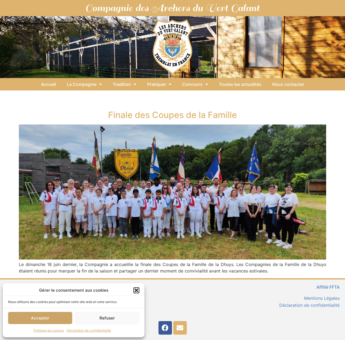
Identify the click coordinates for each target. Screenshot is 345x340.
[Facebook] (165, 328)
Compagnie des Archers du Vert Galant (172, 8)
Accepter (40, 318)
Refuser (107, 318)
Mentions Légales (322, 298)
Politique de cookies (48, 330)
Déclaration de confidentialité (89, 330)
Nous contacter (288, 84)
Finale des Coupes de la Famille (172, 115)
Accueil (48, 84)
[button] (136, 290)
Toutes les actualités (240, 84)
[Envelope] (180, 328)
